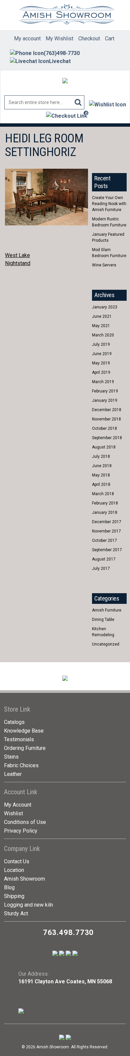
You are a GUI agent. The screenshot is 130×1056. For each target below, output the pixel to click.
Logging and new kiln (28, 905)
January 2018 (104, 512)
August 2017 (104, 559)
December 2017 (106, 521)
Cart (109, 38)
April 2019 (101, 372)
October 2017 (104, 540)
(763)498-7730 (62, 53)
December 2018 (106, 409)
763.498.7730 (68, 932)
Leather (13, 774)
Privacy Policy (20, 831)
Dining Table (103, 619)
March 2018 (103, 493)
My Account (17, 805)
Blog (9, 887)
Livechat (60, 61)
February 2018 (105, 503)
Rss (97, 152)
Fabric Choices (21, 765)
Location (14, 870)
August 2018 (104, 447)
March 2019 (103, 381)
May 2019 (101, 363)
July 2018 (101, 456)
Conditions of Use (25, 822)
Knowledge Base (24, 731)
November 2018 (106, 419)
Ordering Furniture (25, 748)
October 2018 (104, 428)
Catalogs (14, 722)
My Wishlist (59, 38)
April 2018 (101, 484)
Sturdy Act (16, 913)
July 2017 (101, 568)
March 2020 (103, 335)
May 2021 (101, 325)
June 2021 (102, 316)
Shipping (14, 896)
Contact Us (16, 861)
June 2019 (102, 353)
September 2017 (107, 550)
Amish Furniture (106, 610)
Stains (11, 757)
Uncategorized (105, 644)
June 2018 (102, 465)
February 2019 (105, 391)
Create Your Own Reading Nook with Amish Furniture (109, 203)
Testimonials (19, 739)
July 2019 (101, 344)
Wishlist (13, 813)
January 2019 (104, 400)
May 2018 (101, 475)
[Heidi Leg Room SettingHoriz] (46, 172)
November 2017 (106, 531)
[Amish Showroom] (65, 15)
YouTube (109, 138)
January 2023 (104, 307)
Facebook (97, 138)
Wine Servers (104, 265)
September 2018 (107, 437)
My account (27, 38)
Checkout (89, 38)
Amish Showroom (24, 879)
